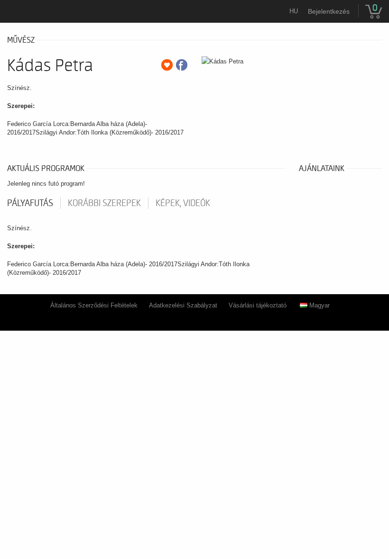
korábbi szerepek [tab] (104, 203)
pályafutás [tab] (30, 203)
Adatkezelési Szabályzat (183, 305)
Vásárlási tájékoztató (258, 305)
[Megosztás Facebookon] (181, 65)
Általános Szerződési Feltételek (94, 305)
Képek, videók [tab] (183, 203)
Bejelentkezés (329, 11)
